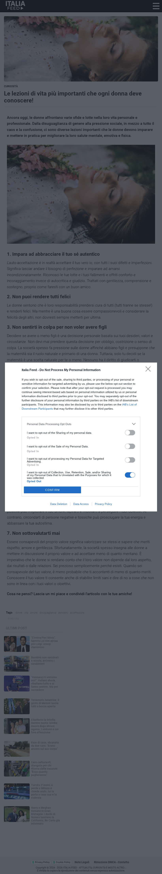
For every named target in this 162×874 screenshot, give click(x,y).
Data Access (81, 504)
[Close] (149, 370)
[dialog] (81, 437)
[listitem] (81, 424)
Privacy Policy (103, 504)
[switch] (130, 432)
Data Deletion (58, 504)
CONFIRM (52, 490)
